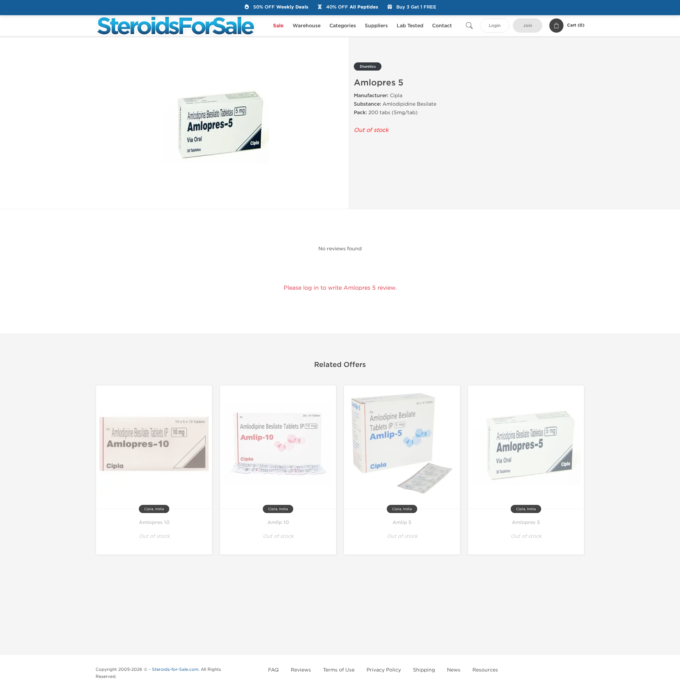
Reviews (301, 670)
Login (494, 25)
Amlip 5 (402, 522)
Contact (442, 26)
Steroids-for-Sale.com (175, 669)
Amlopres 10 (154, 522)
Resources (485, 670)
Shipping (424, 670)
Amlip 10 (278, 522)
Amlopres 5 (526, 522)
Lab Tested (410, 26)
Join (527, 25)
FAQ (273, 670)
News (453, 670)
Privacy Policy (384, 670)
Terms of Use (339, 670)
